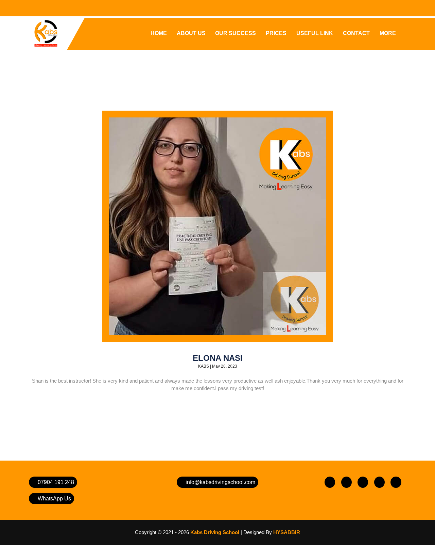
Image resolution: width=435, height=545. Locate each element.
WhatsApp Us (53, 498)
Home (159, 33)
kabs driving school (214, 532)
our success (235, 33)
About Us (191, 33)
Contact (356, 33)
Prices (276, 33)
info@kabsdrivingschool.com (219, 482)
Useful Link (314, 33)
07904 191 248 (55, 482)
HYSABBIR (286, 532)
